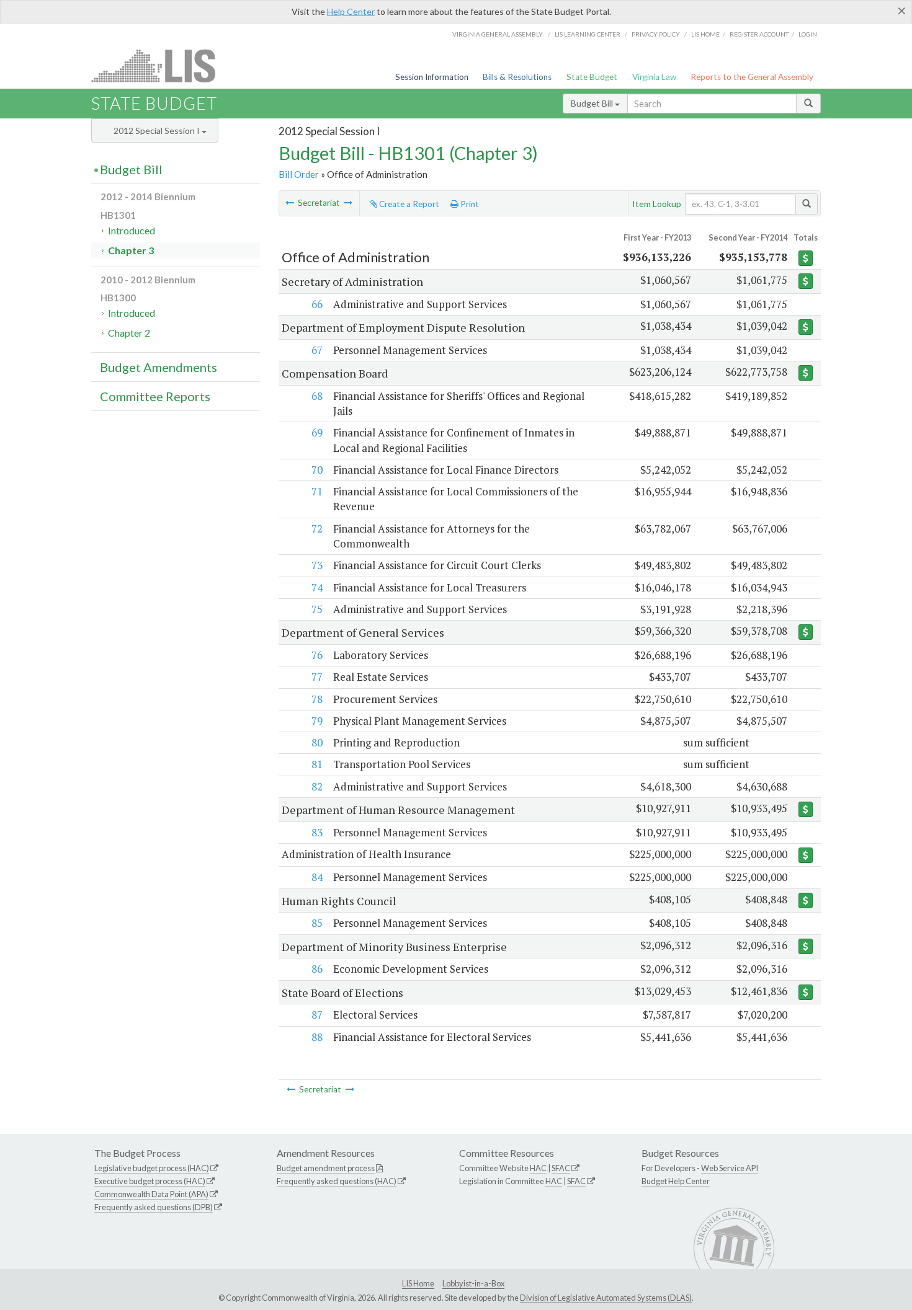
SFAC (561, 1168)
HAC (538, 1168)
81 (317, 764)
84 (317, 877)
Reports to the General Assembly (752, 77)
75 (317, 609)
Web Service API (729, 1168)
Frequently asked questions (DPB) (153, 1207)
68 (317, 396)
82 (317, 786)
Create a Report (408, 204)
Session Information (431, 77)
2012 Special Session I (158, 130)
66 (317, 304)
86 (317, 969)
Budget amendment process (326, 1168)
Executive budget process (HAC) (149, 1181)
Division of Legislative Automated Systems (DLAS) (606, 1298)
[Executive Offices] (289, 203)
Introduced (131, 230)
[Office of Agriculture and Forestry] (348, 203)
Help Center (351, 11)
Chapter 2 (129, 333)
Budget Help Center (676, 1181)
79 (317, 721)
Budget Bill (593, 103)
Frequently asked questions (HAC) (336, 1181)
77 (317, 677)
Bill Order (299, 174)
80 (317, 742)
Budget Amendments (158, 367)
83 (317, 832)
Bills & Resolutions (517, 77)
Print (468, 204)
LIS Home (418, 1283)
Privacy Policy (656, 34)
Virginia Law (654, 77)
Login (807, 34)
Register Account (759, 34)
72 (317, 528)
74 (317, 587)
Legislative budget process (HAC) (151, 1168)
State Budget (591, 77)
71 (317, 491)
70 (317, 469)
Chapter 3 (131, 250)
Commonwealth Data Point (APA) (151, 1194)
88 (317, 1037)
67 (317, 350)
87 (317, 1014)
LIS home (705, 34)
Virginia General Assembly (497, 34)
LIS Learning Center (587, 34)
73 (317, 565)
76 (317, 655)
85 (317, 923)
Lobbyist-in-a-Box (473, 1283)
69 (317, 432)
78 (317, 699)
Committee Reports (155, 396)
